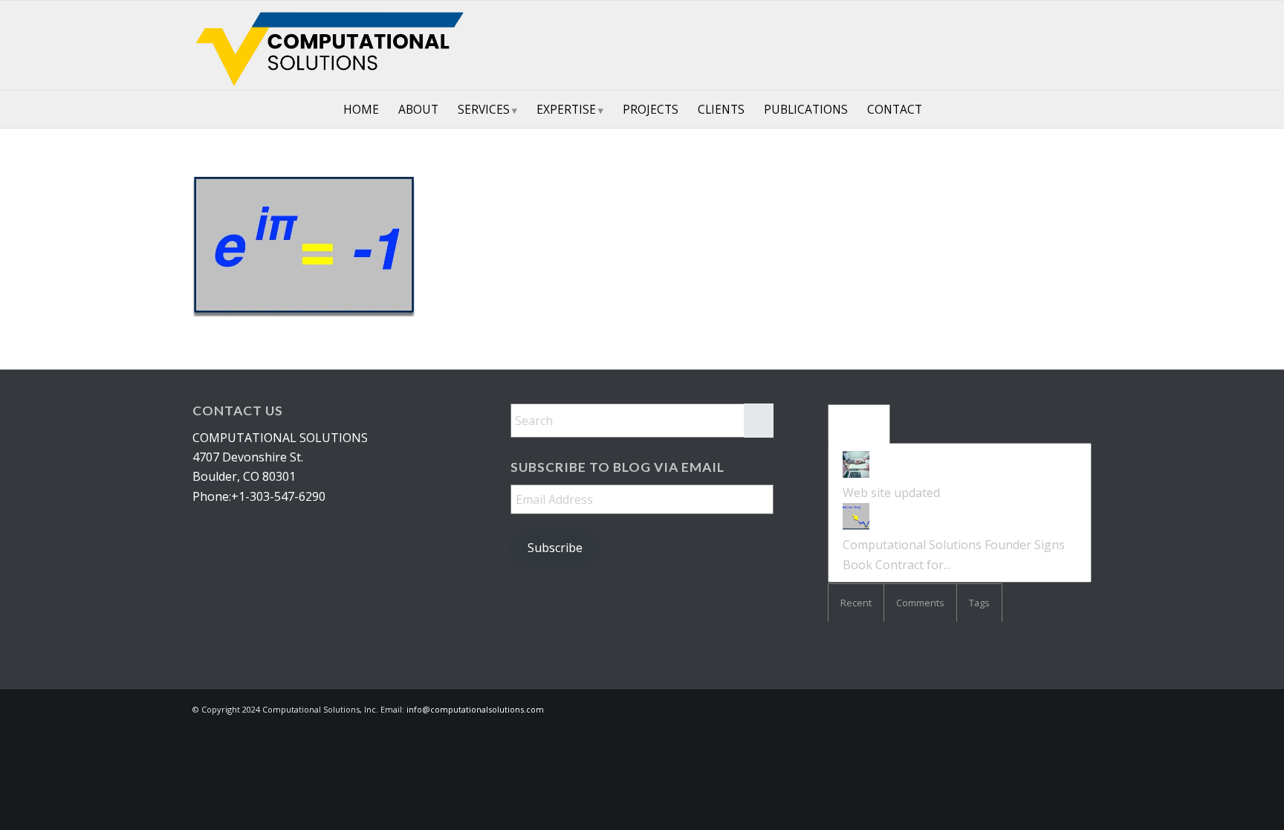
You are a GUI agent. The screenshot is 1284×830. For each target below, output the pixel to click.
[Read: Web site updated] (856, 473)
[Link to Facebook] (1080, 45)
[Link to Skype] (1036, 45)
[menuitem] (361, 109)
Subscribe (555, 547)
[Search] (941, 109)
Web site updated (891, 492)
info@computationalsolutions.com (475, 709)
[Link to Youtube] (1058, 45)
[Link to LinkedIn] (1013, 45)
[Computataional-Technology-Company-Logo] (332, 45)
